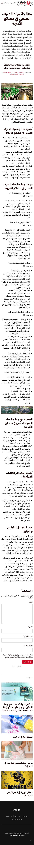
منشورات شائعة (29, 678)
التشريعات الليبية (17, 819)
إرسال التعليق (27, 662)
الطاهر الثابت (21, 72)
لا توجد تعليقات (14, 74)
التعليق (31, 602)
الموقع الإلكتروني (28, 645)
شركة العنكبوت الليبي (15, 835)
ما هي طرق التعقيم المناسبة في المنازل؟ (18, 764)
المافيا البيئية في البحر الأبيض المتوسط (20, 794)
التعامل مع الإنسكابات (23, 737)
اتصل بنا (17, 816)
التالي (14, 667)
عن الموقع (9, 816)
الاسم (30, 627)
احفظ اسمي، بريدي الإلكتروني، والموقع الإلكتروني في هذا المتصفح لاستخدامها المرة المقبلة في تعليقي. (18, 656)
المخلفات (25, 816)
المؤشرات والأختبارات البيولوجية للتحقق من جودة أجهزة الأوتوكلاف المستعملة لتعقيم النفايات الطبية (17, 707)
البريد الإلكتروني (28, 636)
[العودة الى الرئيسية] (25, 3)
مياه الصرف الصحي (12, 72)
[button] (2, 3)
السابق (19, 667)
